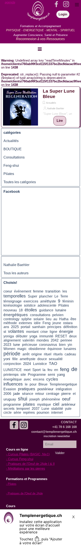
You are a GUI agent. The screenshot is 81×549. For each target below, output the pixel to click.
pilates (29, 404)
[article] (40, 107)
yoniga (8, 336)
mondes (43, 340)
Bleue (43, 384)
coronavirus (48, 344)
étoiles (31, 309)
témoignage (12, 301)
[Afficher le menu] (40, 49)
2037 (36, 408)
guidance (46, 310)
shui (22, 399)
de (74, 369)
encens (38, 379)
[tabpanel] (13, 2)
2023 (7, 344)
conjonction (12, 364)
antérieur (68, 404)
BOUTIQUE (12, 149)
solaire (38, 319)
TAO (53, 363)
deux (73, 336)
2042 (55, 340)
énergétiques (15, 314)
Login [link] (63, 14)
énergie (66, 331)
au (55, 319)
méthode (10, 323)
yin (70, 344)
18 (21, 310)
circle (7, 412)
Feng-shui (11, 165)
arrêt (25, 354)
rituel (47, 354)
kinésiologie (12, 305)
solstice (30, 305)
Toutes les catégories (19, 182)
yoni (6, 359)
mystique (44, 404)
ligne (53, 331)
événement (22, 291)
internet (57, 412)
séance (27, 393)
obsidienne (37, 349)
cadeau (70, 354)
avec (27, 379)
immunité (46, 336)
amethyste (27, 359)
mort (27, 370)
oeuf (66, 399)
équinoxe (55, 349)
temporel (23, 408)
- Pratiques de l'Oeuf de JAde (24, 493)
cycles (52, 379)
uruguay (9, 399)
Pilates (8, 174)
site (23, 374)
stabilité (57, 408)
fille (15, 359)
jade (16, 393)
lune (16, 344)
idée (37, 323)
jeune (56, 323)
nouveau (10, 310)
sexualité (56, 359)
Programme (37, 374)
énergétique (12, 379)
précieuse (29, 344)
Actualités (51, 102)
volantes (16, 331)
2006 (7, 393)
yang (61, 374)
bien (62, 344)
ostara (68, 323)
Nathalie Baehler (55, 108)
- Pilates (11, 483)
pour (33, 384)
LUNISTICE (12, 370)
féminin (68, 301)
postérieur (45, 389)
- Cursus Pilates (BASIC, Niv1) (28, 454)
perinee (66, 340)
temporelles (14, 296)
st (4, 331)
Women (9, 349)
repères (29, 412)
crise (44, 331)
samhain (38, 327)
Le (56, 296)
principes (54, 327)
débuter (21, 336)
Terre (64, 296)
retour (39, 393)
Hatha (63, 319)
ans (6, 327)
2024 (27, 363)
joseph (34, 399)
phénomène (51, 399)
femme (38, 291)
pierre (66, 393)
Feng (47, 323)
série (17, 412)
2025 (15, 327)
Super (32, 296)
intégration (64, 389)
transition (52, 291)
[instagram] (23, 425)
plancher (45, 296)
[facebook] (14, 425)
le (26, 384)
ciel (56, 404)
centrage (52, 393)
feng (64, 369)
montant (32, 331)
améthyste (48, 301)
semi (51, 374)
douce (42, 359)
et (74, 393)
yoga (33, 336)
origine (36, 354)
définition (70, 327)
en (56, 370)
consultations (40, 315)
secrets (8, 408)
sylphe (26, 319)
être (73, 319)
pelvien (58, 315)
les (64, 291)
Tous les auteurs (16, 273)
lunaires (70, 349)
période (11, 353)
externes (25, 323)
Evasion (9, 389)
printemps (11, 374)
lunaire (60, 310)
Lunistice (40, 364)
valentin (28, 340)
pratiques (26, 389)
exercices (31, 301)
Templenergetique (63, 384)
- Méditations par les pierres (25, 468)
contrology (11, 319)
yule (68, 408)
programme (12, 404)
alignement (12, 340)
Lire (60, 121)
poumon (43, 412)
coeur (7, 291)
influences (13, 384)
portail (25, 327)
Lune (45, 408)
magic (22, 349)
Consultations (14, 157)
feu (50, 370)
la (44, 370)
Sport (36, 370)
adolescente (47, 305)
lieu (48, 319)
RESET (61, 336)
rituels (58, 354)
